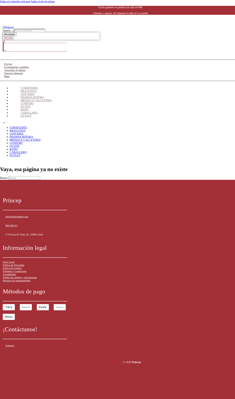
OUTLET (26, 115)
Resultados (9, 34)
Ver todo (8, 38)
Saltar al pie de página (43, 1)
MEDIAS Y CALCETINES (36, 100)
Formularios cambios (16, 67)
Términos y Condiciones (14, 271)
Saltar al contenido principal (15, 1)
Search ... (8, 30)
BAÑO (25, 109)
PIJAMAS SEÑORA (32, 97)
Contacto (10, 345)
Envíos (8, 64)
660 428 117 (12, 225)
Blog (6, 76)
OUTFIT (26, 106)
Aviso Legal (8, 262)
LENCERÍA (28, 94)
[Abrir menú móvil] (4, 122)
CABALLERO (29, 112)
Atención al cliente (14, 70)
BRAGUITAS (29, 91)
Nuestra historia (13, 73)
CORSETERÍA (29, 87)
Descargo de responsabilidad (16, 280)
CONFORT (27, 103)
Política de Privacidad (13, 265)
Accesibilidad (9, 274)
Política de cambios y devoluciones (20, 277)
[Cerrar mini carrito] (5, 50)
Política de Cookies (12, 268)
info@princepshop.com (17, 216)
